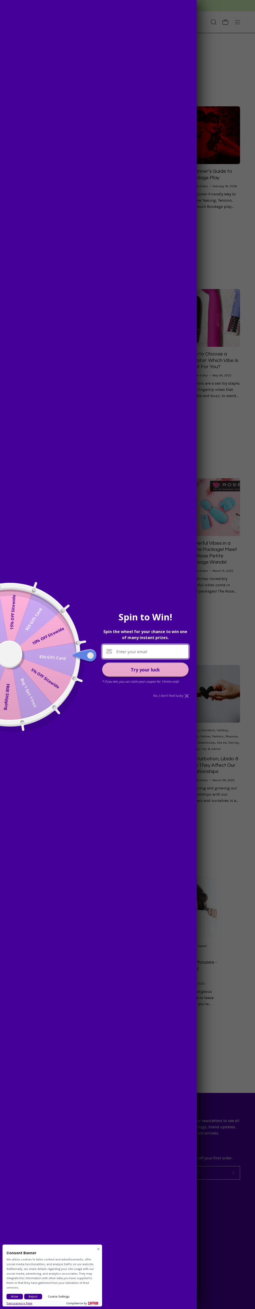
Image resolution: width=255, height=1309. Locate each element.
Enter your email (131, 652)
